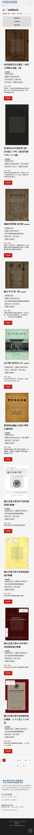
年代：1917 (8, 82)
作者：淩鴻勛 (24, 163)
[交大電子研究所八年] (17, 344)
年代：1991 (16, 516)
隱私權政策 (17, 822)
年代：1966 (22, 370)
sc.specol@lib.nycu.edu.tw (9, 799)
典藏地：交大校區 (18, 82)
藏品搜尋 (17, 18)
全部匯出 (17, 21)
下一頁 (28, 760)
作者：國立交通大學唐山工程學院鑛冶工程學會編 (16, 301)
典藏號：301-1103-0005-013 (12, 437)
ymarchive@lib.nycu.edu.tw (9, 810)
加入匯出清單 (7, 71)
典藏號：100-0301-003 (21, 653)
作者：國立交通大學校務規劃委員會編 (14, 513)
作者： (6, 370)
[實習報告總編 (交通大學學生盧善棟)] (17, 407)
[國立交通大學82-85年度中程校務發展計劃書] (17, 624)
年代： (14, 166)
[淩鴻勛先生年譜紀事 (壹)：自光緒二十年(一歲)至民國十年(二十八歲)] (17, 124)
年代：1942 (16, 440)
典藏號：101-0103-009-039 (11, 76)
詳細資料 (8, 98)
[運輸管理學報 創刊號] (17, 205)
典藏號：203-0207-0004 (21, 367)
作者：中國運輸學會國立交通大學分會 (14, 233)
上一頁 (20, 760)
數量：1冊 (18, 79)
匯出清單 (17, 25)
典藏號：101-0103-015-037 (11, 231)
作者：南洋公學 (9, 79)
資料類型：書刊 (9, 74)
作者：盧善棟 (25, 437)
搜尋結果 (5, 13)
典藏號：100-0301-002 (21, 581)
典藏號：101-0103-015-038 (11, 298)
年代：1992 (17, 658)
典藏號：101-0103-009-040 (11, 163)
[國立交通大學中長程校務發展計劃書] (17, 553)
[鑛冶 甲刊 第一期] (17, 274)
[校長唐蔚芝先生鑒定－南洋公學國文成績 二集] (17, 45)
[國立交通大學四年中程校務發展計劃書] (17, 481)
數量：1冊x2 (8, 586)
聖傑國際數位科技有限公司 (19, 825)
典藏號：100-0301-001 (21, 510)
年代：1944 (16, 304)
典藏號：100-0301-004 (21, 728)
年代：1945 (16, 236)
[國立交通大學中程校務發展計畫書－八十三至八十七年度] (17, 696)
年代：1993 (16, 734)
